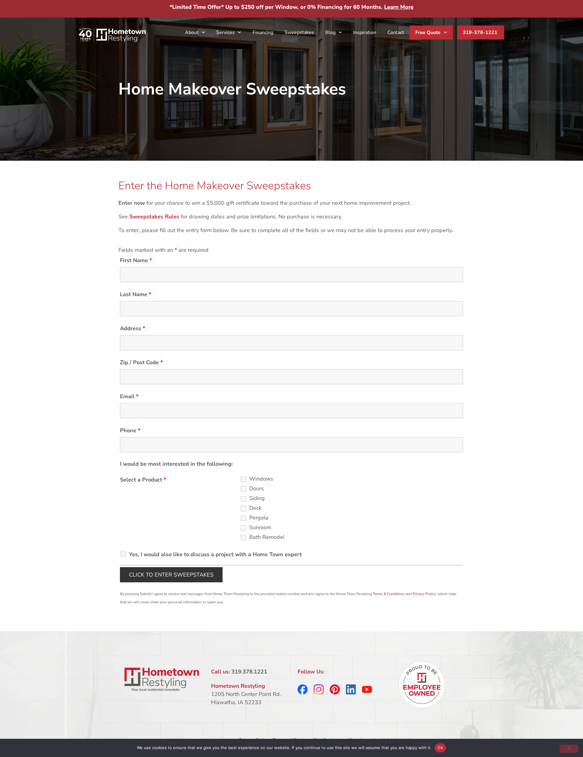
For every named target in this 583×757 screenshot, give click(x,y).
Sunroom (260, 527)
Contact (395, 32)
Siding (257, 498)
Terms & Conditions (389, 593)
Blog (330, 32)
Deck (255, 508)
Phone (130, 430)
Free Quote (428, 32)
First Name (136, 260)
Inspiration (364, 32)
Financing (263, 32)
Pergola (258, 518)
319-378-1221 (480, 32)
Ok (440, 747)
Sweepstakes (299, 32)
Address (132, 328)
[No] (569, 749)
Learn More (399, 7)
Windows (261, 479)
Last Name (135, 294)
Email (129, 396)
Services (225, 32)
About (192, 32)
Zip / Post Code (141, 362)
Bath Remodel (267, 537)
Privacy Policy (424, 593)
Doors (256, 488)
